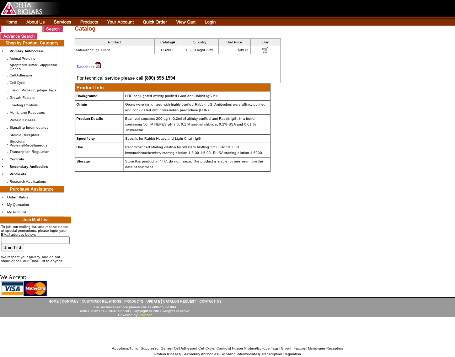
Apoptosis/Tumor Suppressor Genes (142, 348)
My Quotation (18, 205)
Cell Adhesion (21, 75)
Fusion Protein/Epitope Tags (33, 90)
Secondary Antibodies (200, 354)
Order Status (17, 197)
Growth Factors (22, 98)
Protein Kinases (23, 120)
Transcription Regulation (29, 152)
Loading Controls (24, 105)
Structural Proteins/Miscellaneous (28, 143)
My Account (16, 212)
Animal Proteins (22, 58)
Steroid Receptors (24, 135)
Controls (223, 348)
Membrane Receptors (27, 112)
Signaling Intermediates (29, 127)
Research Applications (28, 181)
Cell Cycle (18, 83)
